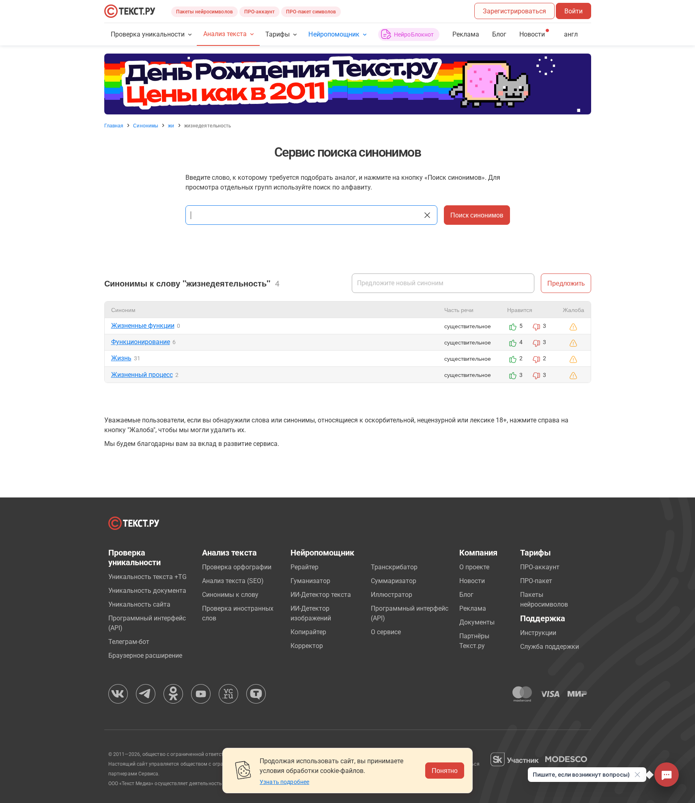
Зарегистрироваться (514, 11)
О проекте (474, 567)
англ (571, 34)
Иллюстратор (391, 594)
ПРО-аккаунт (259, 12)
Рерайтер (304, 567)
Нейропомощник (333, 34)
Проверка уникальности (148, 34)
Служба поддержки (549, 646)
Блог (499, 34)
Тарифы (277, 34)
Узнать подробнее (284, 782)
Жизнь (121, 358)
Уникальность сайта (139, 604)
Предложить (566, 283)
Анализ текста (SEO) (233, 581)
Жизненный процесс (142, 375)
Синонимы (145, 125)
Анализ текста (225, 34)
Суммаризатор (393, 581)
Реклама (465, 34)
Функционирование (140, 342)
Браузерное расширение (145, 655)
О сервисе (386, 632)
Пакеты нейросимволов (204, 12)
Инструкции (538, 633)
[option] (347, 84)
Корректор (306, 646)
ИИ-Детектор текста (320, 594)
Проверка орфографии (236, 567)
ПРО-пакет (536, 581)
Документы (477, 622)
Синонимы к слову (230, 594)
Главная (114, 125)
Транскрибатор (394, 567)
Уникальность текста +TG (147, 577)
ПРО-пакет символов (311, 12)
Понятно (445, 770)
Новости (472, 581)
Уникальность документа (147, 590)
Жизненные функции (142, 325)
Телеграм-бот (128, 642)
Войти (573, 11)
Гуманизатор (310, 581)
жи (171, 125)
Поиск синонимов (476, 215)
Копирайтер (308, 632)
